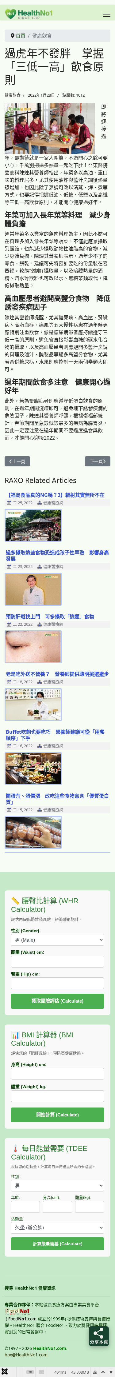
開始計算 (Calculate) (57, 1114)
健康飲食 (13, 95)
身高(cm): (51, 1197)
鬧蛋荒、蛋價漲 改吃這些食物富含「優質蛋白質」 (57, 798)
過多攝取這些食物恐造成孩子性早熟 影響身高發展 (57, 555)
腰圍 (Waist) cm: (27, 952)
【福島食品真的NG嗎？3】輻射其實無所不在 (55, 495)
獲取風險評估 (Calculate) (57, 1001)
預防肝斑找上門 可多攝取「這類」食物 (50, 616)
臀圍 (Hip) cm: (25, 974)
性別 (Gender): (26, 930)
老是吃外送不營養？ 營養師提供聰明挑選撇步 (57, 674)
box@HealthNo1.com (26, 1355)
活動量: (17, 1219)
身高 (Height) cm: (29, 1064)
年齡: (15, 1197)
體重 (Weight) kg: (29, 1086)
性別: (15, 1177)
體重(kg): (83, 1197)
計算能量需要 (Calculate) (57, 1243)
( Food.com (21, 1319)
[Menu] (106, 14)
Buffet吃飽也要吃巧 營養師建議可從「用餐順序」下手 (55, 734)
